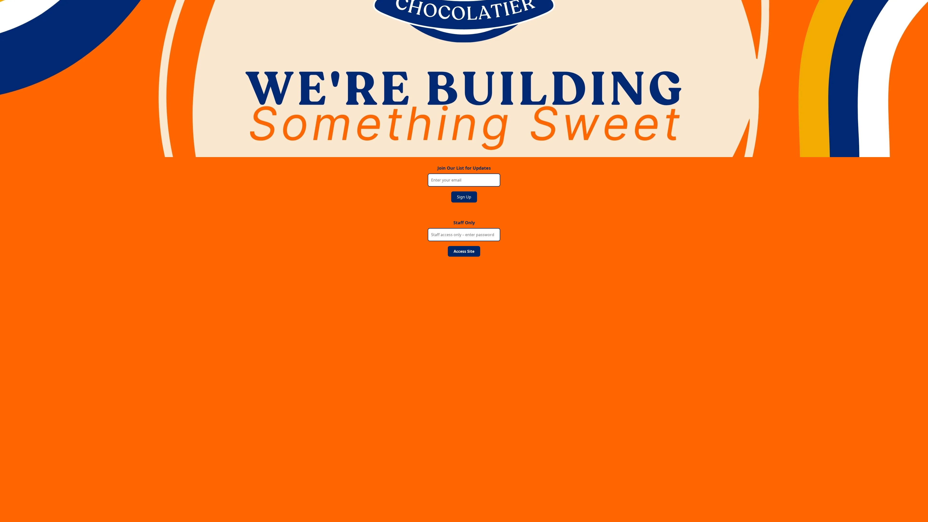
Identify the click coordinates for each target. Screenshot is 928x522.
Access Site (464, 251)
